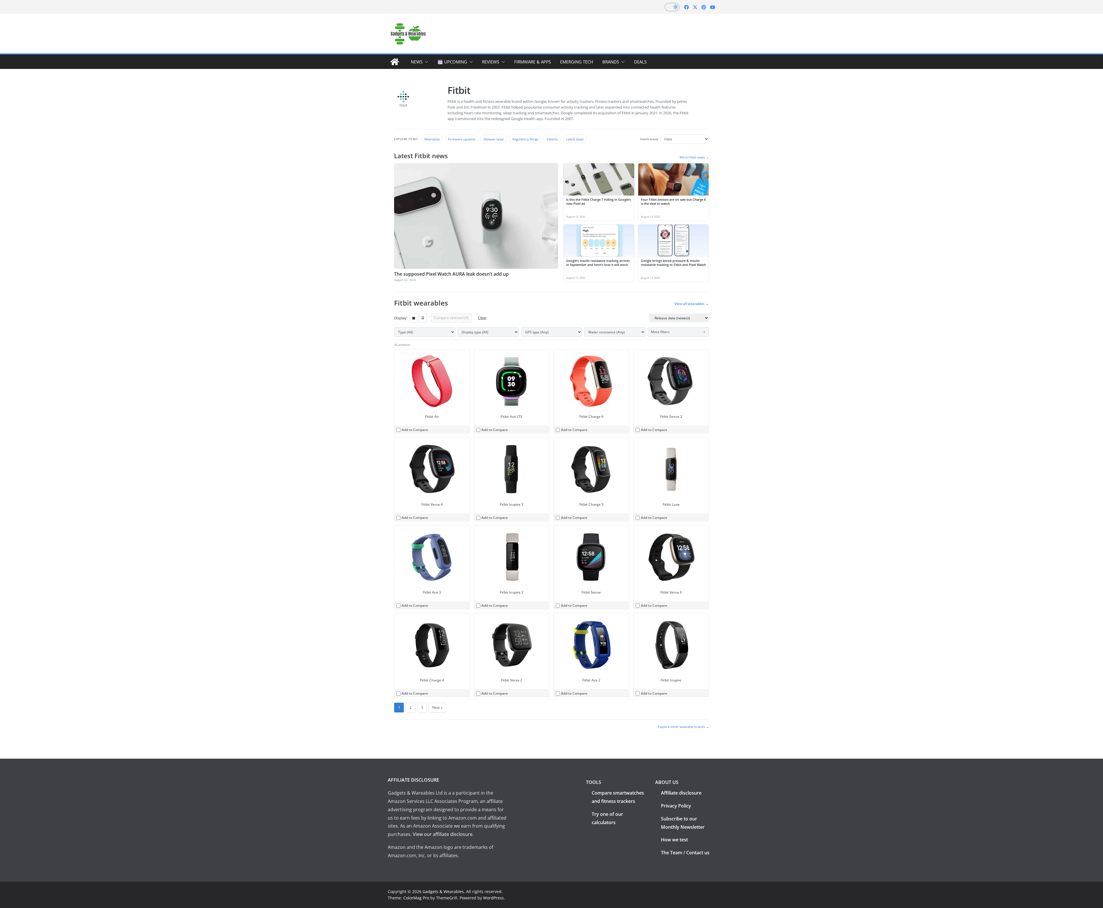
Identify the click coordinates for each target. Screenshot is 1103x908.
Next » (437, 707)
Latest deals (575, 139)
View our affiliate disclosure (443, 834)
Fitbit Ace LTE (511, 416)
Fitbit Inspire (671, 680)
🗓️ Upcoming (452, 62)
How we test (674, 839)
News (417, 62)
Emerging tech (576, 62)
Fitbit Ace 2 (591, 680)
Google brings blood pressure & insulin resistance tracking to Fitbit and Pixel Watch (673, 262)
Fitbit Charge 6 (591, 416)
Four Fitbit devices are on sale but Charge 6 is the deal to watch (673, 201)
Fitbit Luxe (671, 504)
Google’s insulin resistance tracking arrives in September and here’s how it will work (598, 262)
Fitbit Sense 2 (671, 416)
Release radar (494, 139)
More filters (660, 332)
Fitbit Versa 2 (511, 680)
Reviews (490, 62)
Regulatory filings (525, 139)
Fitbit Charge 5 (591, 504)
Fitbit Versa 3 (671, 592)
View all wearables (691, 304)
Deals (640, 62)
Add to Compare (415, 430)
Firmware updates (461, 139)
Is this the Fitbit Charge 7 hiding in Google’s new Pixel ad (598, 201)
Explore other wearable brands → (683, 727)
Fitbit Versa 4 (432, 504)
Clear (482, 317)
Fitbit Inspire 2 (511, 592)
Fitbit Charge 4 (432, 680)
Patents (552, 139)
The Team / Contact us (685, 852)
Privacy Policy (676, 806)
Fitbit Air (432, 416)
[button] (425, 61)
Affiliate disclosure (681, 793)
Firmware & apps (532, 62)
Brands (610, 62)
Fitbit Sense (591, 592)
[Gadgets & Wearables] (394, 61)
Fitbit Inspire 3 (511, 504)
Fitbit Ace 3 (432, 592)
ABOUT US (666, 782)
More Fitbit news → (694, 157)
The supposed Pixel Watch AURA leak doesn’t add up (451, 274)
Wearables (432, 139)
